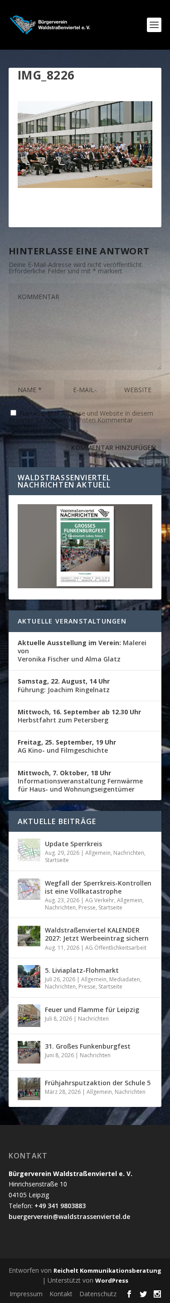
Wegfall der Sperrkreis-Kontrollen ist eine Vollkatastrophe (98, 887)
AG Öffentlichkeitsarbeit (115, 947)
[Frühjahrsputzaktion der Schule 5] (29, 1089)
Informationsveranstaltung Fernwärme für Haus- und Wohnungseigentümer (80, 781)
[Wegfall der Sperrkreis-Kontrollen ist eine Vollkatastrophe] (29, 889)
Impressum (26, 1293)
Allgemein (98, 853)
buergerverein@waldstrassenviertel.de (69, 1216)
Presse (87, 907)
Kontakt (61, 1293)
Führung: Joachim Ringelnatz (64, 685)
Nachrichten (128, 853)
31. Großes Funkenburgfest (88, 1046)
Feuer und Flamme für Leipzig (92, 1009)
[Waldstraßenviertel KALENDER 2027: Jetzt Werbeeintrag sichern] (29, 936)
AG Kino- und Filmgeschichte (67, 746)
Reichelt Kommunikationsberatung (107, 1270)
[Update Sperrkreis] (29, 850)
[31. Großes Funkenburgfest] (29, 1052)
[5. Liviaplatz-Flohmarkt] (29, 976)
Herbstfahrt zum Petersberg (79, 716)
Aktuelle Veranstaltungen (72, 621)
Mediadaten (124, 979)
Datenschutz (98, 1293)
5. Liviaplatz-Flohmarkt (82, 970)
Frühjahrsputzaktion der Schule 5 (98, 1082)
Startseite (57, 860)
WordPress (111, 1280)
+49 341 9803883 (60, 1205)
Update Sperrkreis (73, 843)
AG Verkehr (99, 900)
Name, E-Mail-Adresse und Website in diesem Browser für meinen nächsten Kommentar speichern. (81, 420)
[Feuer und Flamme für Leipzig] (29, 1015)
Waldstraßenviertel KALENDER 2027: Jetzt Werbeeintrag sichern (97, 934)
